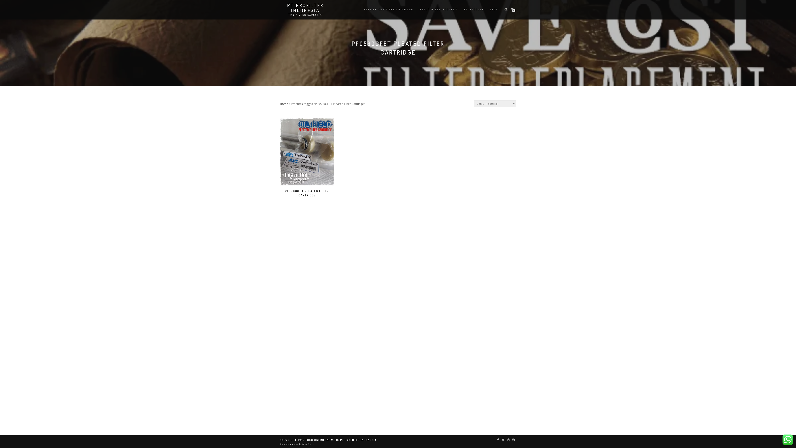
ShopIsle (285, 444)
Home (284, 104)
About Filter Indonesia (439, 9)
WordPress (308, 444)
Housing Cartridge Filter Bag (388, 9)
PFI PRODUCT (474, 9)
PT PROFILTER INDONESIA (305, 8)
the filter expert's (305, 14)
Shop (494, 9)
